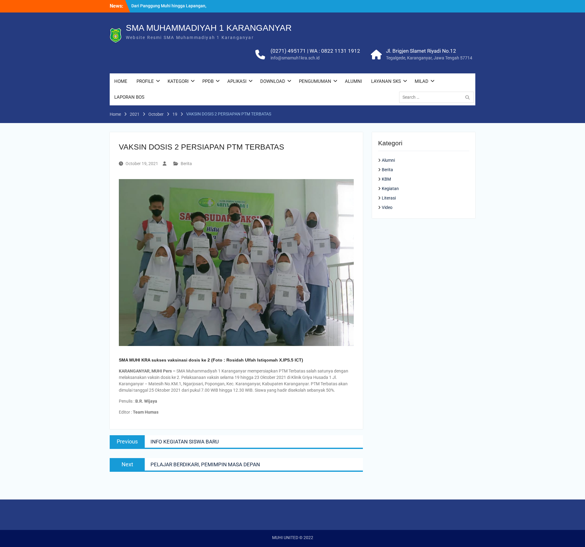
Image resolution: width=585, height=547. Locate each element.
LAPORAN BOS (129, 97)
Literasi (389, 198)
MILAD (421, 81)
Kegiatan (390, 188)
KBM (386, 179)
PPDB (208, 81)
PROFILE (145, 81)
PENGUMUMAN (315, 81)
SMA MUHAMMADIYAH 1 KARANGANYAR (209, 28)
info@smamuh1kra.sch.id (295, 57)
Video (387, 207)
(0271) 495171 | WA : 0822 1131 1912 (315, 51)
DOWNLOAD (272, 81)
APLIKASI (236, 81)
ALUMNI (353, 81)
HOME (120, 81)
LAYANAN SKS (386, 81)
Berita (186, 163)
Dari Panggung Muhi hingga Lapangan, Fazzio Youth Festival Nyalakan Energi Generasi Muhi (168, 9)
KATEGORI (178, 81)
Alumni (388, 160)
